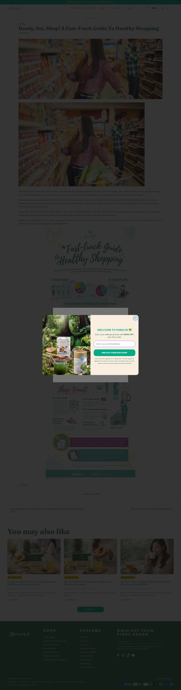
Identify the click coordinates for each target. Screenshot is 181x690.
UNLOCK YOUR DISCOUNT (114, 352)
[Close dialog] (135, 318)
